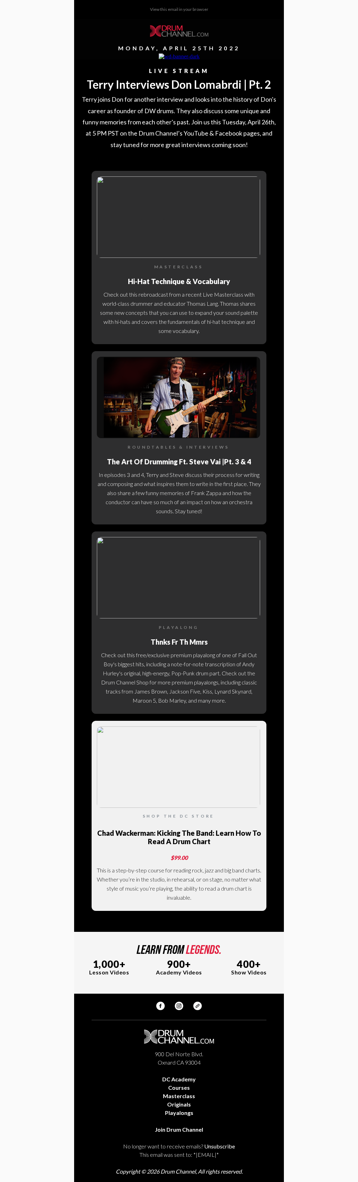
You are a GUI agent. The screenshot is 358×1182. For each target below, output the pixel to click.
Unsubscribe (219, 1146)
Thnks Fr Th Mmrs (179, 642)
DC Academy (179, 1079)
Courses (179, 1087)
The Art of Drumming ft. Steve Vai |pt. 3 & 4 (179, 461)
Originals (179, 1104)
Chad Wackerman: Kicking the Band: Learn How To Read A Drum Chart (179, 837)
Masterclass (179, 1096)
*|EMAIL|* (206, 1154)
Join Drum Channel (179, 1129)
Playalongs (179, 1112)
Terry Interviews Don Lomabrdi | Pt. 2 (179, 84)
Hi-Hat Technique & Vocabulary (179, 281)
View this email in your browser (179, 9)
